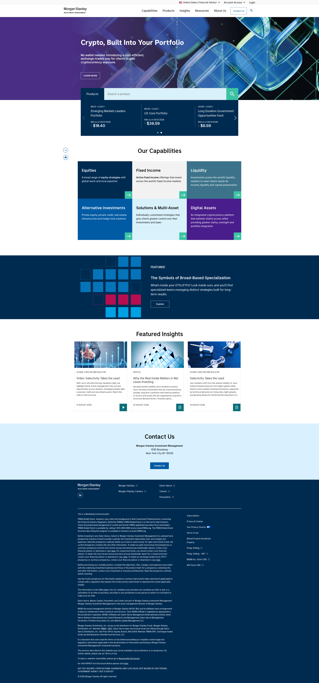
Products (168, 10)
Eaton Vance (166, 485)
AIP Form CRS (194, 565)
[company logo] (75, 10)
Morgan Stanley (126, 485)
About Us (220, 10)
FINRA (103, 628)
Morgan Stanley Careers (131, 491)
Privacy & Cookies (195, 521)
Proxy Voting (193, 548)
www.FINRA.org (139, 531)
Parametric (165, 497)
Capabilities (149, 10)
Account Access (233, 2)
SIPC (110, 628)
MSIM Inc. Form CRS (197, 559)
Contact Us (238, 11)
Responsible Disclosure (129, 658)
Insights (185, 10)
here (113, 551)
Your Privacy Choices (197, 527)
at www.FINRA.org (143, 528)
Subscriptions (193, 516)
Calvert (163, 491)
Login (252, 2)
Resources (202, 10)
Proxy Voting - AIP (196, 553)
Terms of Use (193, 533)
